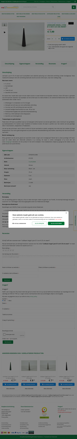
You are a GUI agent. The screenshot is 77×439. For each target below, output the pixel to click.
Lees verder (58, 219)
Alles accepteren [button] (56, 223)
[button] (19, 223)
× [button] (66, 213)
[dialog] (38, 219)
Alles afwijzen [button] (39, 223)
